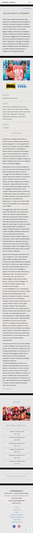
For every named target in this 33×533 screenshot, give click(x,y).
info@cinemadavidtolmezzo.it (20, 496)
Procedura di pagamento (16, 517)
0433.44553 (7, 496)
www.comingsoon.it (7, 388)
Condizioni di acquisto (16, 514)
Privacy (17, 507)
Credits (16, 512)
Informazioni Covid (16, 522)
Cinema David (8, 2)
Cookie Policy (16, 510)
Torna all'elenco (27, 8)
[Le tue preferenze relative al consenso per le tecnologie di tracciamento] (30, 530)
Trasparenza (16, 519)
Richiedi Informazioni (16, 476)
